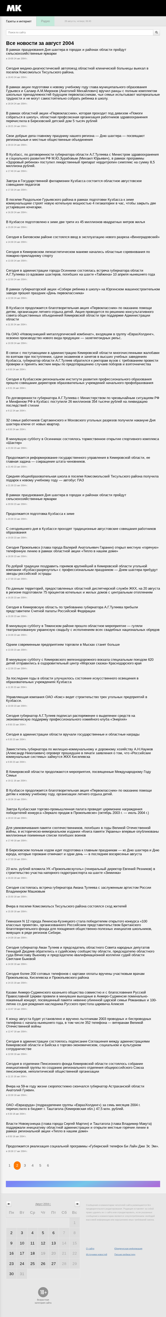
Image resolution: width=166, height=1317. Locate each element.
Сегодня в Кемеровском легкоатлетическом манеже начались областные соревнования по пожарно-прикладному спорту (78, 254)
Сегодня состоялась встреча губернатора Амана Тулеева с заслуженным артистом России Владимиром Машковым (78, 889)
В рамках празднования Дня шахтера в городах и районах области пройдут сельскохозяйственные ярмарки (66, 51)
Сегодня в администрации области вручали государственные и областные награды (72, 734)
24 (22, 1264)
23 (11, 1264)
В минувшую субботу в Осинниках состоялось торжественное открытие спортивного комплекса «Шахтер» (82, 441)
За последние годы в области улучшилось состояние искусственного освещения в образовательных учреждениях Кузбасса (72, 680)
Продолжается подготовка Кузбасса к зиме (40, 514)
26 (43, 1264)
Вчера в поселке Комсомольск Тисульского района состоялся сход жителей (66, 906)
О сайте (90, 1248)
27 (53, 1264)
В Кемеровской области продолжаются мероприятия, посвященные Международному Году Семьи (78, 774)
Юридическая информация (128, 1248)
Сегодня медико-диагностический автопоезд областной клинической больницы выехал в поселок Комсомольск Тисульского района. (77, 70)
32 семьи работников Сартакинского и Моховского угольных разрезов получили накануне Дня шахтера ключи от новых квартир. (80, 422)
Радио (45, 21)
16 (11, 1253)
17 (22, 1253)
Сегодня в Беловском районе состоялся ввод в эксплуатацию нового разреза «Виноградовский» (83, 237)
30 (11, 1274)
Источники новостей (96, 1254)
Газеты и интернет (19, 21)
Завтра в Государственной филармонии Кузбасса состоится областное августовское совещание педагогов (74, 183)
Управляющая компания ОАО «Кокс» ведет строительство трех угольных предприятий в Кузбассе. (76, 699)
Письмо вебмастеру (124, 1254)
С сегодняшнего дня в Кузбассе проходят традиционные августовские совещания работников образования (81, 531)
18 (32, 1253)
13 (53, 1243)
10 (22, 1243)
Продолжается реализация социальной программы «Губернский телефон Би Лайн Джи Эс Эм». (82, 1146)
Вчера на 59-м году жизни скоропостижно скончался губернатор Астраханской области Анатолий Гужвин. (75, 1088)
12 (43, 1243)
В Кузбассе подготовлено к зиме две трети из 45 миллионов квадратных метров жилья (75, 222)
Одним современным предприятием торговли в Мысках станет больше (63, 645)
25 (32, 1264)
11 (32, 1243)
